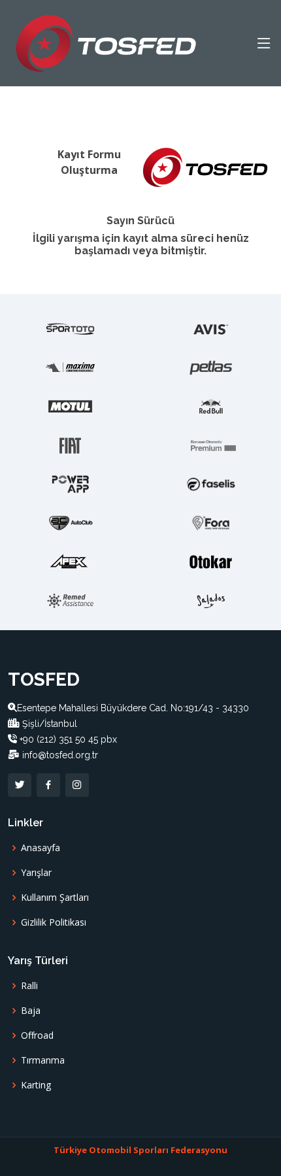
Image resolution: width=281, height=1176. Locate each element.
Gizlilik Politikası (53, 922)
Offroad (37, 1035)
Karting (36, 1085)
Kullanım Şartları (55, 897)
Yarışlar (36, 872)
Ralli (29, 985)
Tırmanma (43, 1060)
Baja (31, 1010)
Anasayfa (40, 847)
